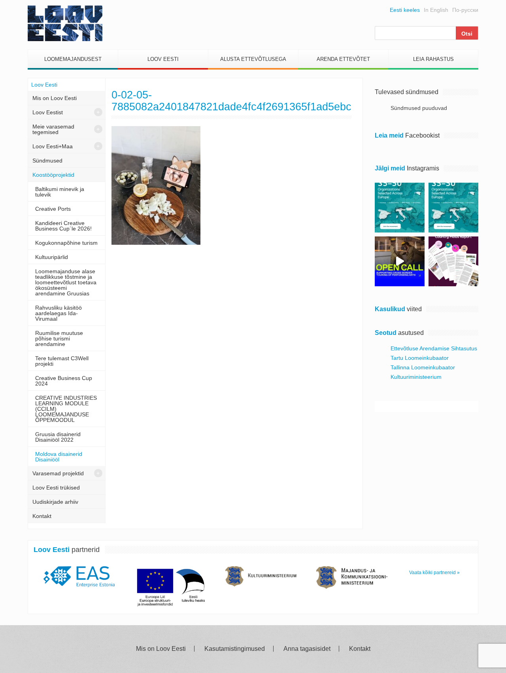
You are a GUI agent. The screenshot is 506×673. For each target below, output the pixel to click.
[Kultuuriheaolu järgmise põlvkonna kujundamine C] (400, 208)
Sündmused (47, 160)
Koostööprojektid (53, 175)
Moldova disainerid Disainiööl (58, 457)
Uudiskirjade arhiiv (55, 502)
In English (436, 10)
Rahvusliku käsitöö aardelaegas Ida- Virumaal (58, 313)
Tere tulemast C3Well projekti (62, 361)
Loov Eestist (47, 112)
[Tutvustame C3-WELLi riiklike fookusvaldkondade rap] (453, 261)
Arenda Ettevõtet (343, 59)
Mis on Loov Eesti (54, 98)
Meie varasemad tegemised (53, 129)
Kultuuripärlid (51, 257)
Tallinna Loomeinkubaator (423, 367)
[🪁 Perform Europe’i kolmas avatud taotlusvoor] (400, 261)
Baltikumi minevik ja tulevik (59, 192)
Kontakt (41, 516)
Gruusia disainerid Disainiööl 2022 (58, 437)
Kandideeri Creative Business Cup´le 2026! (63, 226)
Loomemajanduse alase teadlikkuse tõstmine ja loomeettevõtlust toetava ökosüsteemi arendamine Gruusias (65, 282)
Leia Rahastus (433, 59)
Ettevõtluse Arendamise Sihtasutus (434, 348)
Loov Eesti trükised (56, 487)
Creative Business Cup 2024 (63, 381)
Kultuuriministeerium (416, 377)
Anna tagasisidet (306, 649)
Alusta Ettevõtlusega (253, 59)
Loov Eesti (163, 59)
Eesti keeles (405, 10)
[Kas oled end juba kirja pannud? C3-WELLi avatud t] (453, 208)
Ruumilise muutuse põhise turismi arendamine (59, 338)
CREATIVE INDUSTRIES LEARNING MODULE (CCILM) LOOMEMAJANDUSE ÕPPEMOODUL (66, 409)
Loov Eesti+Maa (52, 146)
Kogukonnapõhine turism (66, 243)
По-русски (465, 10)
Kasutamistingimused (234, 649)
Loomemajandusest (73, 59)
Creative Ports (53, 209)
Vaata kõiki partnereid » (434, 572)
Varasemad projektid (58, 473)
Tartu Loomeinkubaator (420, 358)
